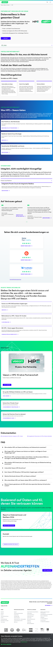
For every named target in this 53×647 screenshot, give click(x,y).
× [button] (51, 634)
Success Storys (43, 620)
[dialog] (26, 640)
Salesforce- (29, 620)
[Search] (47, 2)
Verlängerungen (16, 616)
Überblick (2, 612)
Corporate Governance (4, 616)
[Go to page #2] (26, 222)
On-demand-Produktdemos (45, 621)
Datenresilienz (29, 613)
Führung (2, 613)
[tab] (26, 181)
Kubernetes (29, 622)
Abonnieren (48, 605)
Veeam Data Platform (30, 614)
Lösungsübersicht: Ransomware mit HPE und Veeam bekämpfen (40, 436)
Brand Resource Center (4, 620)
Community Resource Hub (18, 620)
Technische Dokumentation (18, 613)
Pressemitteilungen (4, 619)
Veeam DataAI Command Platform (32, 612)
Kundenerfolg (16, 614)
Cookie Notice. (24, 642)
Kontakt (2, 617)
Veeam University (17, 617)
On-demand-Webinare (44, 618)
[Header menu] (50, 2)
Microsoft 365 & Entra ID (31, 619)
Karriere (2, 614)
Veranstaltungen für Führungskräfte (46, 614)
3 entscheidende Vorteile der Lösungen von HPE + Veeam (12, 436)
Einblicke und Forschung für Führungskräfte (45, 612)
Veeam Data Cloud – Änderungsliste (20, 619)
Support (15, 612)
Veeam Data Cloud (30, 616)
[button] (26, 644)
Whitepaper (42, 617)
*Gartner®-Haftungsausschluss (15, 279)
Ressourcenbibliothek (44, 615)
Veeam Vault (29, 617)
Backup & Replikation (30, 623)
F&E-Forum (15, 622)
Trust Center (3, 622)
